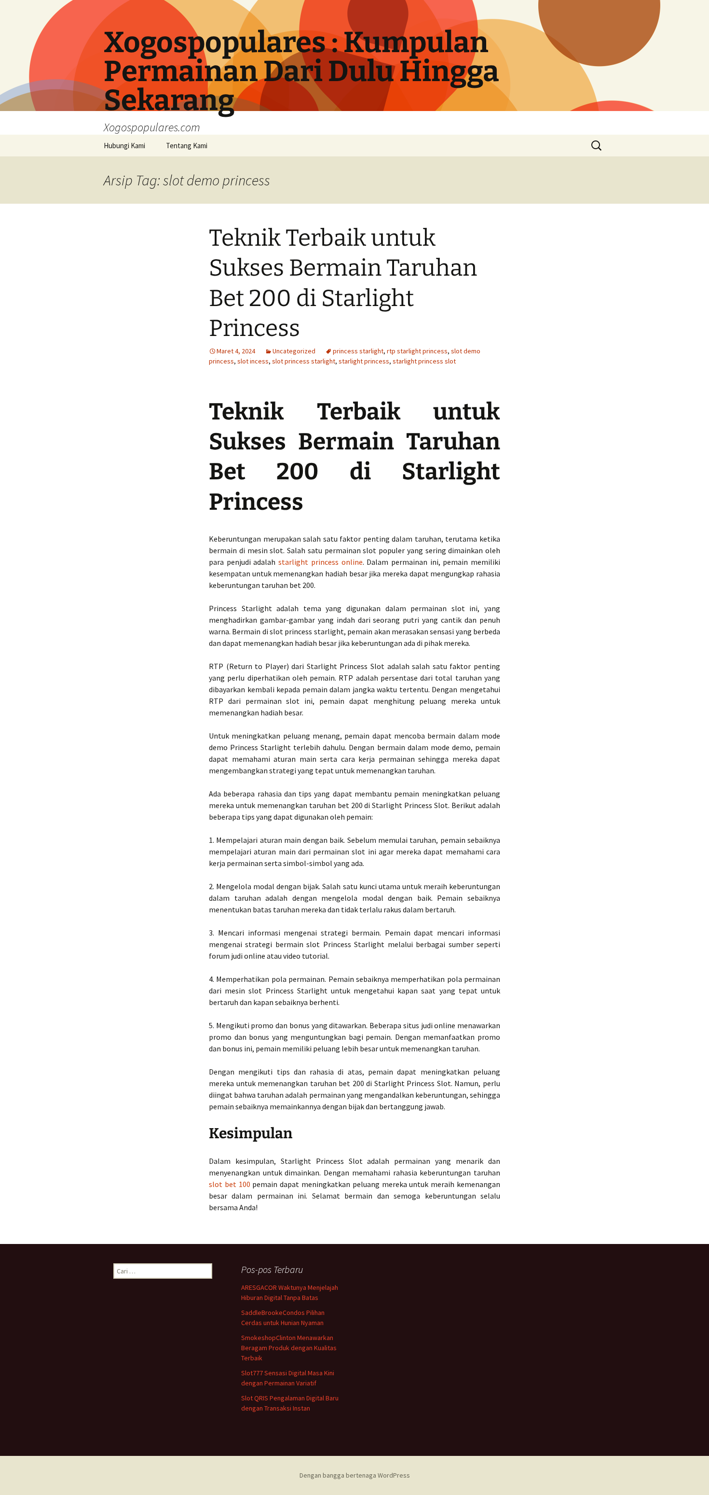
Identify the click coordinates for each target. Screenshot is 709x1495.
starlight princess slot (424, 361)
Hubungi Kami (124, 145)
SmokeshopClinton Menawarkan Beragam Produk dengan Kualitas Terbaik (289, 1347)
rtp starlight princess (417, 351)
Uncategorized (294, 351)
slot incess (253, 361)
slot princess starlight (303, 361)
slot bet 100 (229, 1184)
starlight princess (364, 361)
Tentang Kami (186, 145)
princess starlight (358, 351)
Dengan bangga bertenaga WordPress (355, 1475)
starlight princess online (320, 562)
